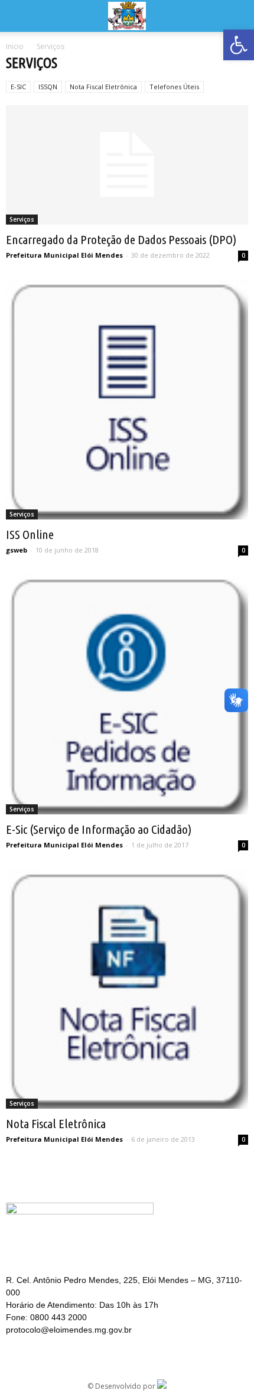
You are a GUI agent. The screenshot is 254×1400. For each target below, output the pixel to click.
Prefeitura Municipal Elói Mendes (64, 255)
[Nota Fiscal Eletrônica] (127, 989)
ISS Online (30, 534)
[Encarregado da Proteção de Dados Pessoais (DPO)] (127, 165)
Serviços (21, 219)
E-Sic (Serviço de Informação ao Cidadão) (98, 829)
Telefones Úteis (174, 86)
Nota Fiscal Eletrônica (103, 86)
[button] (238, 45)
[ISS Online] (127, 399)
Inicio (15, 46)
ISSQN (47, 86)
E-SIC (18, 86)
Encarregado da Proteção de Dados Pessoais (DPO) (121, 239)
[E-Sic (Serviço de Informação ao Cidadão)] (127, 694)
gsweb (16, 549)
